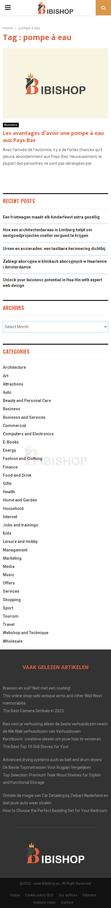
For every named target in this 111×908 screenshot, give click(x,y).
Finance (10, 467)
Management (15, 550)
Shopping (12, 599)
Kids (7, 533)
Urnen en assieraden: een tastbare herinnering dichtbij (54, 248)
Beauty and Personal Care (27, 400)
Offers (9, 583)
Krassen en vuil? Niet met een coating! (37, 688)
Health (9, 492)
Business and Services (24, 417)
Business (10, 124)
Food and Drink (17, 475)
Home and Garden (20, 500)
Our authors (68, 895)
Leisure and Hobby (20, 541)
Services (11, 591)
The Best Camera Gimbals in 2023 (33, 711)
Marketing (12, 558)
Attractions (13, 384)
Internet (10, 517)
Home (15, 895)
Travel (9, 624)
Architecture (14, 367)
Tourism (10, 616)
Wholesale (12, 641)
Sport (8, 608)
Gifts (7, 483)
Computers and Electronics (28, 434)
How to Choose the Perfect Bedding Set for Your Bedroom (55, 810)
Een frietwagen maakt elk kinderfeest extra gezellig (51, 217)
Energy (9, 450)
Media (9, 566)
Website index (44, 903)
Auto (7, 392)
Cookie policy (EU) (39, 895)
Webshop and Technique (25, 632)
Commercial (14, 425)
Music (8, 574)
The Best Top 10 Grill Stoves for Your (36, 746)
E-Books (11, 442)
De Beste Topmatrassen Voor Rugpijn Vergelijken (47, 767)
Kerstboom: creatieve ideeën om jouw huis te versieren (52, 739)
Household (13, 508)
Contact (67, 903)
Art (5, 376)
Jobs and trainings (20, 525)
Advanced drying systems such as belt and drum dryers (52, 759)
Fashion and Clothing (22, 458)
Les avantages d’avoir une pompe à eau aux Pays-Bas (53, 136)
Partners (89, 895)
